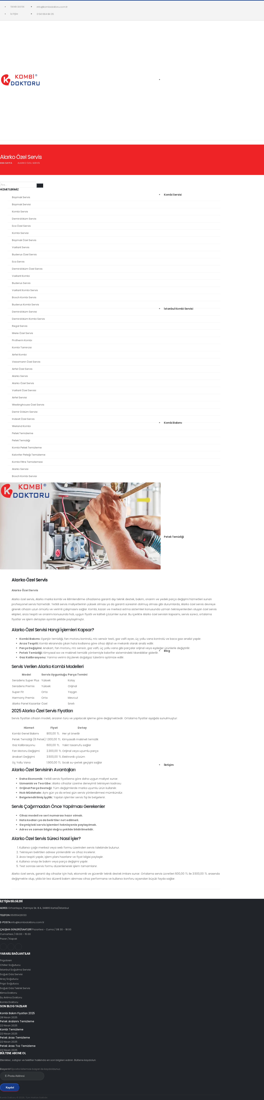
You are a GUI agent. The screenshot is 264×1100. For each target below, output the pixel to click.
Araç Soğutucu (9, 979)
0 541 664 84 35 (45, 14)
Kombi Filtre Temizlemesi (27, 462)
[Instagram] (3, 946)
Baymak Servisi (21, 204)
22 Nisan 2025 (8, 1025)
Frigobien (6, 960)
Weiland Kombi (21, 426)
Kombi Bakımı (173, 423)
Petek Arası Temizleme (15, 1038)
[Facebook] (18, 946)
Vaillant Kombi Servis (25, 290)
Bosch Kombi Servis (24, 297)
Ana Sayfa (6, 162)
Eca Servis (18, 261)
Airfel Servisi (19, 397)
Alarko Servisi (20, 469)
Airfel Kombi (19, 354)
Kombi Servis (20, 211)
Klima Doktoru (8, 992)
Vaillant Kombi (21, 276)
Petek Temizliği (174, 537)
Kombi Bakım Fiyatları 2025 (17, 1013)
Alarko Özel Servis (23, 383)
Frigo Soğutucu (9, 983)
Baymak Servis (21, 197)
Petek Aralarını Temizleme (17, 1021)
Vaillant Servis (20, 247)
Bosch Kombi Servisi (24, 476)
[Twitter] (11, 946)
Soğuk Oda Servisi (11, 974)
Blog (167, 651)
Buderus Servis (21, 283)
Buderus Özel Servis (24, 254)
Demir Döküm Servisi (24, 411)
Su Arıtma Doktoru (11, 997)
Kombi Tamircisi (22, 347)
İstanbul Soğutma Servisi (15, 969)
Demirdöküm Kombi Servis (28, 318)
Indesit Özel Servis (23, 419)
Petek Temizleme (22, 433)
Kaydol (10, 1087)
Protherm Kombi (22, 340)
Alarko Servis (20, 376)
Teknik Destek (17, 6)
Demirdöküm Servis (24, 218)
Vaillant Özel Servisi (24, 390)
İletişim (14, 13)
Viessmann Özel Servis (26, 361)
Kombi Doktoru (9, 1002)
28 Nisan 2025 (8, 1017)
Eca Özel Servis (21, 225)
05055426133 (18, 915)
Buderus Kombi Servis (25, 304)
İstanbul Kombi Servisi (178, 309)
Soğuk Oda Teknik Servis (15, 988)
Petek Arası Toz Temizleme (18, 1046)
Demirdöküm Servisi (24, 311)
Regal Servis (19, 326)
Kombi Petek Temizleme (27, 447)
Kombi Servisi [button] (173, 195)
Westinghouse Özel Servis (28, 404)
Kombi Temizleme (11, 1029)
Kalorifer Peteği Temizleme (28, 454)
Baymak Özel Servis (24, 240)
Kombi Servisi (20, 233)
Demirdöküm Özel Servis (27, 268)
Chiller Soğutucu (10, 965)
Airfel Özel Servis (22, 369)
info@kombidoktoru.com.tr (52, 7)
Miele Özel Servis (22, 333)
